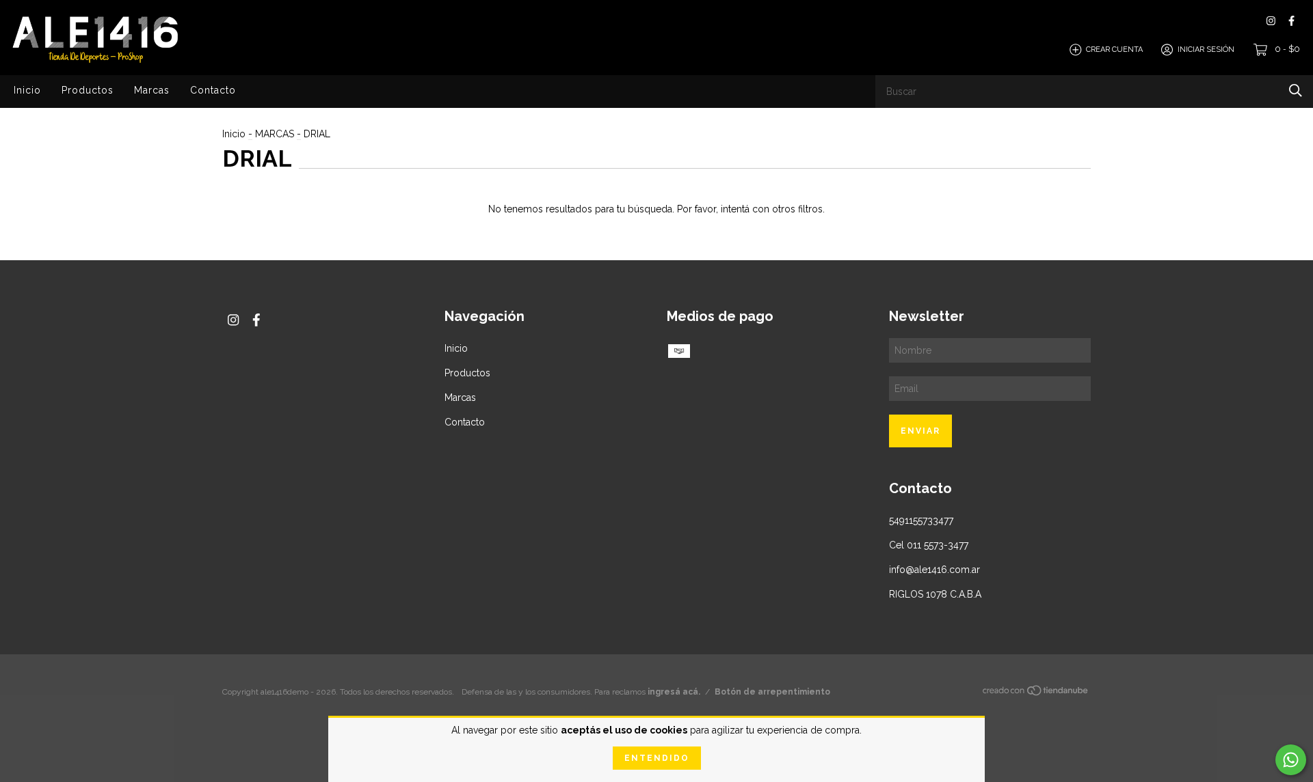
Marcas (152, 90)
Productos (88, 90)
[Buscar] (1296, 90)
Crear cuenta (1114, 49)
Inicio (27, 90)
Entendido (656, 758)
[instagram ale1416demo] (1271, 20)
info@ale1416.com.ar (934, 569)
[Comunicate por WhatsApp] (1290, 759)
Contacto (213, 90)
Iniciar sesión (1206, 49)
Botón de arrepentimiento (772, 692)
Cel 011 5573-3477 (928, 545)
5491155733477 (921, 520)
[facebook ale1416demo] (1291, 20)
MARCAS (274, 133)
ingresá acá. (674, 692)
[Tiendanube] (1036, 693)
